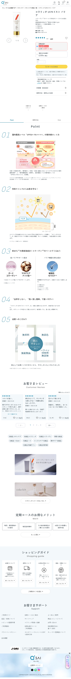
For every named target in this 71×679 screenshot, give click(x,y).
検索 (59, 4)
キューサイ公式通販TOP (9, 8)
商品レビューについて (64, 392)
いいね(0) (42, 418)
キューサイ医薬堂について (57, 632)
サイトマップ (29, 619)
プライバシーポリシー (8, 632)
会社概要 (4, 638)
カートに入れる (52, 67)
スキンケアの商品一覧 (31, 8)
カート (63, 3)
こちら (39, 83)
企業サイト (34, 665)
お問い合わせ (52, 622)
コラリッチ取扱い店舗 (32, 622)
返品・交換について (8, 619)
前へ (21, 425)
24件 (51, 39)
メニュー (68, 4)
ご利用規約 (5, 626)
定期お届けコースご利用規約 (31, 627)
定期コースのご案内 (31, 615)
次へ (49, 425)
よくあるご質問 (53, 615)
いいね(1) (19, 418)
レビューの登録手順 (8, 622)
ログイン (54, 4)
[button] (25, 40)
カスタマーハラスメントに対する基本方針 (35, 633)
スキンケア (20, 8)
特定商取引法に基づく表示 (53, 627)
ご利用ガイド (5, 615)
